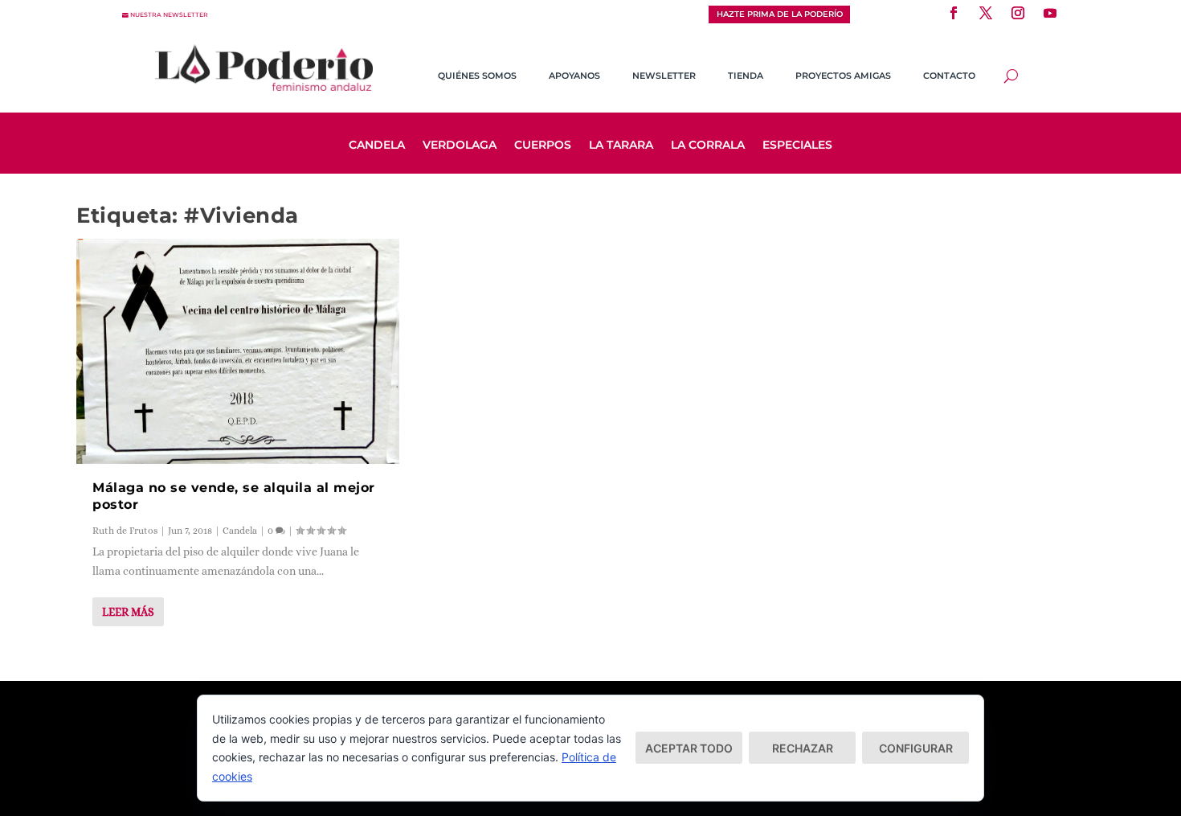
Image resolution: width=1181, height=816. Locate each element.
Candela (377, 145)
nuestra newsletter (169, 14)
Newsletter (664, 75)
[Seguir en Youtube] (1050, 13)
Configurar (916, 748)
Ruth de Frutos (124, 530)
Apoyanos (574, 75)
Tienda (745, 75)
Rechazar (802, 748)
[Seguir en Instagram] (1018, 13)
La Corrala (708, 145)
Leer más (128, 611)
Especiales (797, 145)
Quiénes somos (477, 75)
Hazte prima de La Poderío (780, 14)
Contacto (949, 75)
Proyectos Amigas (843, 75)
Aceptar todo (689, 748)
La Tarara (621, 145)
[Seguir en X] (986, 13)
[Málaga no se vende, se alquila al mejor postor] (237, 351)
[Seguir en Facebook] (953, 13)
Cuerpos (542, 145)
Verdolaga (460, 145)
